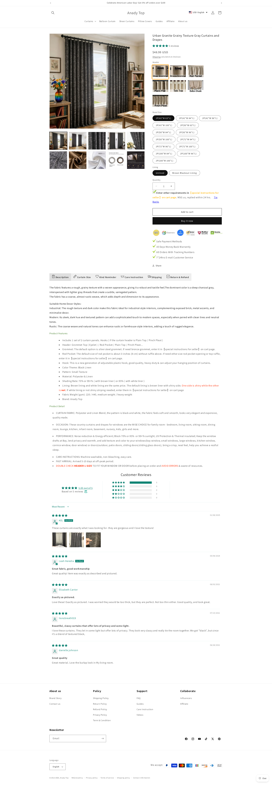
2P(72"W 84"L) (188, 139)
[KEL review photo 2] (76, 539)
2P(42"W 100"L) (164, 125)
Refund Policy (100, 709)
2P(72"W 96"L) (163, 146)
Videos (140, 714)
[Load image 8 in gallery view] (97, 160)
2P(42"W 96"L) (210, 118)
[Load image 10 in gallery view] (136, 160)
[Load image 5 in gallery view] (136, 141)
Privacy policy (92, 778)
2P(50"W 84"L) (163, 132)
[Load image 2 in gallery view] (78, 141)
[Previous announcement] (50, 3)
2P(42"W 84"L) (186, 118)
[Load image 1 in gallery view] (58, 141)
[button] (52, 12)
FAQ (139, 698)
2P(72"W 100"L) (187, 146)
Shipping (157, 57)
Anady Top (64, 778)
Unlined (160, 173)
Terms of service (107, 778)
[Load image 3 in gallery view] (97, 141)
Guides (140, 703)
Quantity (156, 180)
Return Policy (100, 703)
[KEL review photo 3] (93, 539)
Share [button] (159, 265)
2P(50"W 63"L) (188, 125)
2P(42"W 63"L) (163, 118)
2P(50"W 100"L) (164, 139)
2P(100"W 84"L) (164, 153)
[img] (60, 515)
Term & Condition (102, 720)
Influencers (186, 698)
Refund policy (77, 778)
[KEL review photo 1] (59, 539)
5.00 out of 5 (86, 488)
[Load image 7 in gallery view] (78, 160)
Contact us (54, 703)
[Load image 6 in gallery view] (58, 160)
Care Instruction (145, 709)
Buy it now (187, 220)
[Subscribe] (102, 738)
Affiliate (184, 703)
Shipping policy (123, 778)
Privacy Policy (100, 714)
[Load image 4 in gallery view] (116, 141)
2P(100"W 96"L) (188, 153)
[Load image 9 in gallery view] (116, 160)
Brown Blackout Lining (184, 173)
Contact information (141, 778)
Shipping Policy (101, 698)
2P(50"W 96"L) (186, 132)
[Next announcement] (221, 3)
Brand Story (55, 698)
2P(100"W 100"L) (164, 160)
